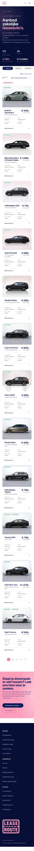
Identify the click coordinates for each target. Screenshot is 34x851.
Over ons (4, 763)
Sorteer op (5, 78)
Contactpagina (6, 809)
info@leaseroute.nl (7, 805)
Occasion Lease (6, 749)
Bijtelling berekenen (8, 772)
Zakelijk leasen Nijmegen (9, 781)
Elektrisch (28, 68)
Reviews (4, 768)
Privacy (4, 843)
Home (3, 11)
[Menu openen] (30, 3)
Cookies (9, 843)
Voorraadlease (6, 753)
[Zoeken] (25, 3)
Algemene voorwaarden (19, 843)
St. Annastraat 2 (7, 791)
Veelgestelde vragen (8, 777)
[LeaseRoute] (4, 3)
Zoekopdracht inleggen (13, 705)
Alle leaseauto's (6, 735)
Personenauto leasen (8, 740)
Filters (8, 68)
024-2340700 (9, 710)
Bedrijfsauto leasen (7, 744)
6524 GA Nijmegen (7, 796)
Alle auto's (18, 68)
